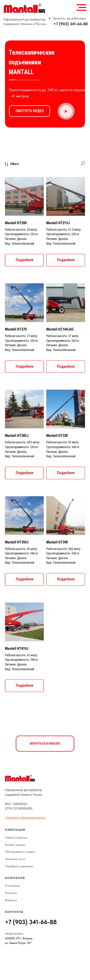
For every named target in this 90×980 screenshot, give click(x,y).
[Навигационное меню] (81, 7)
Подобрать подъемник (19, 866)
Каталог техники (15, 844)
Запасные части (15, 859)
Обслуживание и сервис (20, 851)
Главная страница (16, 837)
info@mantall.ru (14, 933)
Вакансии (11, 900)
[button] (66, 111)
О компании (12, 885)
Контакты (11, 893)
